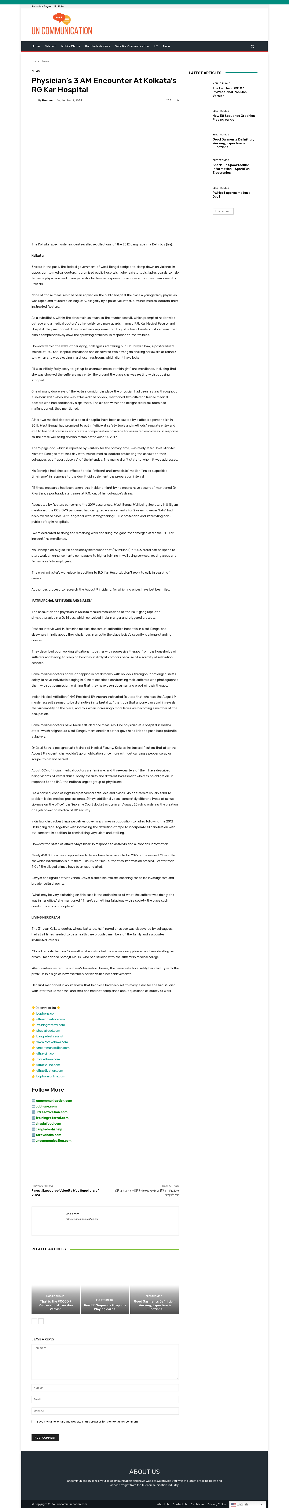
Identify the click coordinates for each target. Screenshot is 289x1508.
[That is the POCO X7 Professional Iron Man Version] (56, 1285)
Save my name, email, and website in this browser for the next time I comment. (88, 1421)
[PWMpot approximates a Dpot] (199, 192)
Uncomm (48, 100)
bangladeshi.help (49, 1129)
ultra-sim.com (46, 1053)
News (45, 61)
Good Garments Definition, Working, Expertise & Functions (154, 1305)
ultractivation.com (49, 1071)
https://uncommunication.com (82, 1219)
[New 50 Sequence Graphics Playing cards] (105, 1285)
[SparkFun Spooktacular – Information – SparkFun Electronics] (199, 167)
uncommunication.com (53, 1048)
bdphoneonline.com (50, 1076)
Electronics (104, 1300)
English (242, 1504)
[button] (252, 46)
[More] (145, 115)
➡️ (34, 1106)
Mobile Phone (55, 1296)
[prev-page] (34, 1321)
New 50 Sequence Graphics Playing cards (105, 1307)
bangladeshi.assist (49, 1036)
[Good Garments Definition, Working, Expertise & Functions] (154, 1285)
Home (35, 61)
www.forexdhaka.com (52, 1042)
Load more (222, 211)
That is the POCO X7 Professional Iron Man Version (56, 1305)
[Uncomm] (35, 100)
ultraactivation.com (50, 1019)
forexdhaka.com (48, 1059)
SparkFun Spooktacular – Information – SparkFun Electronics (232, 169)
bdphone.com (46, 1013)
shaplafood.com (48, 1031)
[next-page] (41, 1321)
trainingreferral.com (50, 1025)
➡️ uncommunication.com (52, 1101)
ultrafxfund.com (48, 1065)
